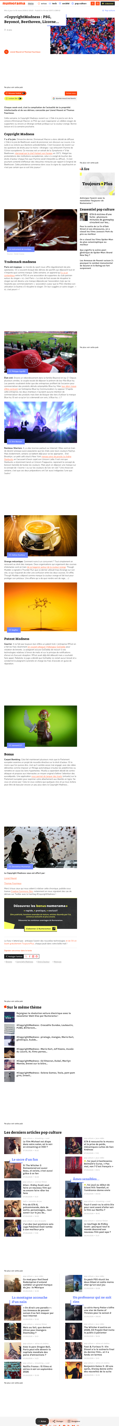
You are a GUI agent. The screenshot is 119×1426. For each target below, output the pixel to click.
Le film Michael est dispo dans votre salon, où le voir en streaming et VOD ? (38, 1144)
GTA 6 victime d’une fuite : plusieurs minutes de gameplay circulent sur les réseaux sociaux (102, 218)
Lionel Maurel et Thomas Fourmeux (25, 52)
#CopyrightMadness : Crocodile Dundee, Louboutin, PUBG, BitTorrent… (45, 1026)
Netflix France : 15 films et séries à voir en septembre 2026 (37, 1369)
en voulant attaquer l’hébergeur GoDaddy (46, 646)
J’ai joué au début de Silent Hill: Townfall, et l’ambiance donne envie (97, 1188)
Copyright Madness (24, 962)
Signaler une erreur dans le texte (18, 950)
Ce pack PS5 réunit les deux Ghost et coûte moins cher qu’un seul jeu (99, 1282)
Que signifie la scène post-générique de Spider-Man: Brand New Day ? (96, 252)
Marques (57, 962)
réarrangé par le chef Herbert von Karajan (34, 153)
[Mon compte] (93, 3)
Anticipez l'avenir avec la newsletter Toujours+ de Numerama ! (92, 200)
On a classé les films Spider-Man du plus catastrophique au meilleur (96, 242)
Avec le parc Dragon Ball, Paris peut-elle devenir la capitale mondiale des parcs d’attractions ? (37, 1350)
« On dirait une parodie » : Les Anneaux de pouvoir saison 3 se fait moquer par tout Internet (38, 1311)
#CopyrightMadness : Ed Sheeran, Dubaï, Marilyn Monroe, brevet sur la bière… (44, 1062)
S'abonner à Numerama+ (38, 928)
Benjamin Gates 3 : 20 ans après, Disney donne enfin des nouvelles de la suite (98, 1369)
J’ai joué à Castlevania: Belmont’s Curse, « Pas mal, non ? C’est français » (98, 1164)
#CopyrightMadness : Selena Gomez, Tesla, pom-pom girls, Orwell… (46, 1074)
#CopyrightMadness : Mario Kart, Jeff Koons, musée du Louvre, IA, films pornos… (45, 1050)
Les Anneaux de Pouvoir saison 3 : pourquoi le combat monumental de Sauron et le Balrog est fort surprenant (97, 264)
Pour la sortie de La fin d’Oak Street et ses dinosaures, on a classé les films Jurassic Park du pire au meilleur (96, 230)
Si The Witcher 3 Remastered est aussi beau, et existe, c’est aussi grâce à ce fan (38, 1169)
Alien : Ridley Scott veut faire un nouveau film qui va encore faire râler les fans (37, 1189)
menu (31, 3)
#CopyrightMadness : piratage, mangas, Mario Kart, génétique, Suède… (45, 1038)
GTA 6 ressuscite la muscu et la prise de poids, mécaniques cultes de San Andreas (99, 1145)
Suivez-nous (71, 93)
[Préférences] (98, 3)
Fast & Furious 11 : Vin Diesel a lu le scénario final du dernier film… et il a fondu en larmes (99, 1350)
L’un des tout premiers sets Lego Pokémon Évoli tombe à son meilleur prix (38, 1227)
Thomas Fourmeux (12, 883)
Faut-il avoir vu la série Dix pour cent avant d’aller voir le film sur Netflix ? (99, 1207)
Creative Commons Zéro (22, 891)
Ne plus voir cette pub (13, 87)
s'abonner (109, 3)
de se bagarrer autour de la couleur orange (46, 567)
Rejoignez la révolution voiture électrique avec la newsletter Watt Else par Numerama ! (44, 1014)
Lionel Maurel (10, 878)
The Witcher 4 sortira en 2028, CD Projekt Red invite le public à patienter (99, 1330)
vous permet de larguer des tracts (46, 776)
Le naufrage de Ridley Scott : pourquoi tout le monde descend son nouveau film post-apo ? (97, 1228)
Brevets (9, 962)
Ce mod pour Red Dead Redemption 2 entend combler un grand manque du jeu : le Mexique (37, 1283)
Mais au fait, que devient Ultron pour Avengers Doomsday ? (37, 1330)
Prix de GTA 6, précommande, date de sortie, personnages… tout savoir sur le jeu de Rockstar (37, 1208)
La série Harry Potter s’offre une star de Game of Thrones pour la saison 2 (99, 1310)
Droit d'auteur (44, 962)
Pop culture (110, 10)
